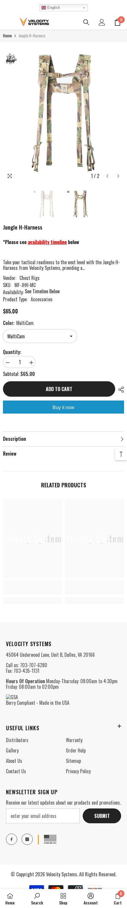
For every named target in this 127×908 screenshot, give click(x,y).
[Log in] (102, 22)
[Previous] (107, 176)
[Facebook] (11, 839)
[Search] (86, 22)
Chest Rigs (29, 277)
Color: (18, 322)
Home (7, 35)
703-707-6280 (33, 665)
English (53, 7)
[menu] (6, 22)
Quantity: (12, 352)
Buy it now (63, 407)
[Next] (118, 176)
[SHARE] (119, 389)
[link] (32, 590)
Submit (102, 815)
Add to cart (59, 389)
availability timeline (47, 242)
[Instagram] (27, 839)
